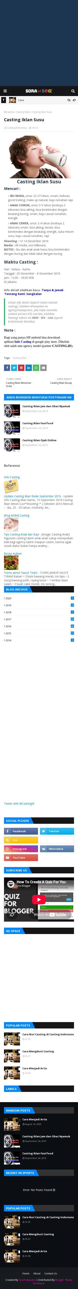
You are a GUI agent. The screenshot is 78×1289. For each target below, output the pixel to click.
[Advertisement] (39, 43)
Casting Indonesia (17, 127)
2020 (39, 598)
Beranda (9, 112)
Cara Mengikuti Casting (38, 1051)
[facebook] (21, 831)
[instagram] (21, 848)
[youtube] (21, 857)
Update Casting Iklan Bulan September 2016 (32, 496)
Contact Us (50, 1273)
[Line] (57, 840)
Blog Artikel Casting (16, 515)
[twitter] (57, 831)
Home (25, 1273)
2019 (40, 605)
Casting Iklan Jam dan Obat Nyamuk (46, 406)
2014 (39, 640)
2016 (40, 626)
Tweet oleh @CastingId (19, 803)
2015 (40, 633)
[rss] (21, 840)
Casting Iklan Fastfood (37, 423)
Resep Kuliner (13, 553)
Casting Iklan (23, 112)
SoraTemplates (27, 1280)
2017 (40, 619)
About (36, 1273)
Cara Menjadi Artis (34, 1068)
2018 (39, 612)
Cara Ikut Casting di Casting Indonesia (48, 1034)
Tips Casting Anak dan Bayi (21, 534)
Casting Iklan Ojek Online (39, 440)
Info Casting (12, 477)
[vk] (57, 848)
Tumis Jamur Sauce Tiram (20, 572)
